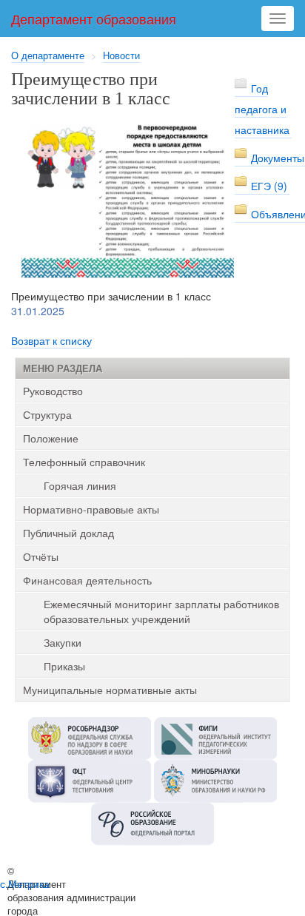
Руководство (53, 390)
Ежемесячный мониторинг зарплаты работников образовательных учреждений (161, 611)
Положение (50, 438)
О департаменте (47, 55)
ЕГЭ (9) (269, 185)
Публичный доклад (68, 532)
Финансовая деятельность (87, 580)
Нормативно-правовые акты (91, 509)
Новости (121, 55)
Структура (47, 414)
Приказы (64, 666)
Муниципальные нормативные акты (110, 689)
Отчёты (40, 556)
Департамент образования (93, 18)
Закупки (62, 642)
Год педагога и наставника (262, 109)
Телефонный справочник (84, 461)
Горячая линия (80, 485)
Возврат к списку (51, 340)
